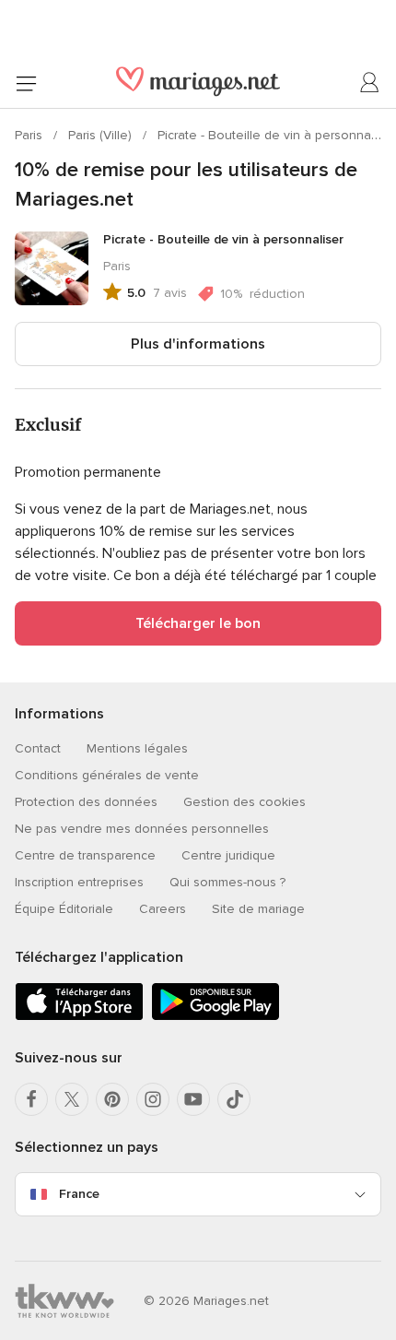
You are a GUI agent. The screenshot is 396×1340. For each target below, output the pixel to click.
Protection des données (86, 802)
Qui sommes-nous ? (227, 882)
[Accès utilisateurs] (370, 83)
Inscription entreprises (79, 882)
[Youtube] (193, 1099)
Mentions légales (137, 748)
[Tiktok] (233, 1099)
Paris (30, 135)
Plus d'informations (198, 344)
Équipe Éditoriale (64, 909)
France (79, 1194)
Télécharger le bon (198, 623)
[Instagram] (152, 1099)
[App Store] (79, 1017)
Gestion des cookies (244, 802)
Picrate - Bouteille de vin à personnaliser (276, 135)
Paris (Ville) (101, 135)
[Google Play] (215, 1017)
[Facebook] (31, 1099)
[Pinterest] (112, 1099)
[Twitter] (71, 1099)
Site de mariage (258, 909)
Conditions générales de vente (107, 775)
